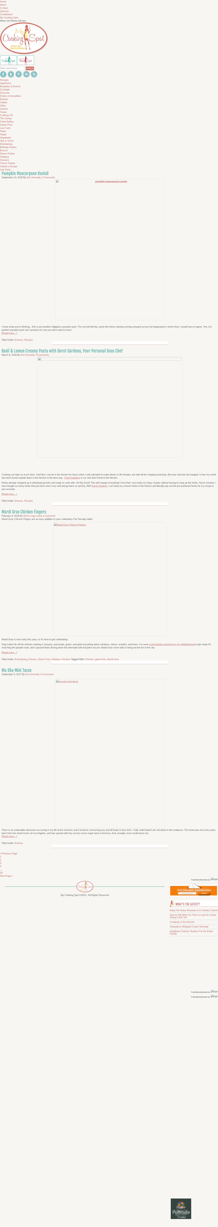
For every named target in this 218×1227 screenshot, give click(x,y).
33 (1, 872)
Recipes (28, 339)
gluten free (100, 659)
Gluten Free (44, 659)
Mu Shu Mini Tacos (16, 670)
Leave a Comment (45, 515)
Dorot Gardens (72, 477)
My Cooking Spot (9, 17)
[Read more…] (9, 333)
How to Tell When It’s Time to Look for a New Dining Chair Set (193, 916)
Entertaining (21, 659)
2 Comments (48, 177)
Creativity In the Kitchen (182, 922)
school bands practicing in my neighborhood (172, 644)
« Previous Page (8, 853)
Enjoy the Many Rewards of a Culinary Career (194, 910)
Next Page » (6, 875)
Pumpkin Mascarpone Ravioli (25, 173)
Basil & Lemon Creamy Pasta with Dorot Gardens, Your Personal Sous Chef (62, 350)
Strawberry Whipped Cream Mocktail (189, 926)
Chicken (89, 659)
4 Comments (47, 674)
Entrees (19, 339)
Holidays (55, 659)
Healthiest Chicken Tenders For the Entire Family (191, 932)
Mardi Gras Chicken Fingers (24, 511)
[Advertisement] (194, 1050)
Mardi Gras (113, 659)
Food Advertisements (199, 880)
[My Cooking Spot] (193, 895)
